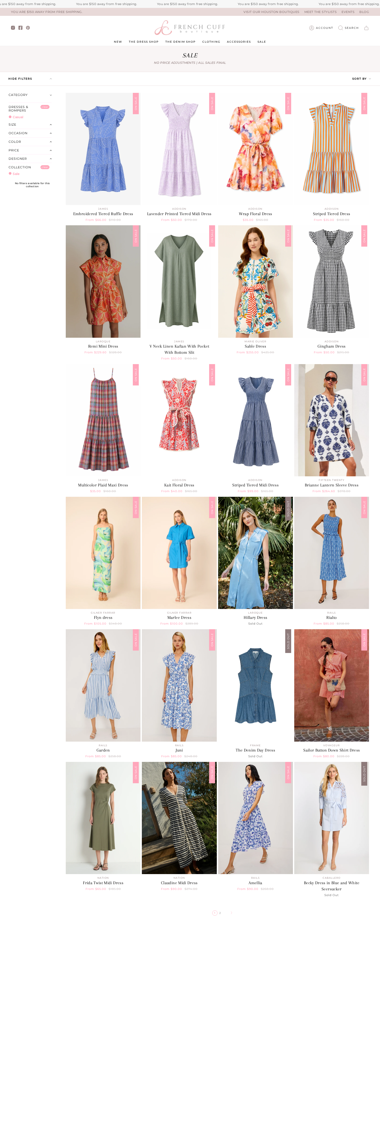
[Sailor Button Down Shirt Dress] (331, 685)
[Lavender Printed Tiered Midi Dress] (179, 149)
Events (348, 12)
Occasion (18, 133)
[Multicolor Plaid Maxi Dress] (103, 420)
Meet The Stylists (320, 12)
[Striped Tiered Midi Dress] (255, 420)
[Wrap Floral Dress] (255, 149)
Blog (364, 12)
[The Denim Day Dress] (255, 685)
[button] (349, 28)
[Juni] (179, 685)
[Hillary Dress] (255, 553)
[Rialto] (331, 553)
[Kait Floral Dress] (179, 420)
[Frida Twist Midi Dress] (103, 818)
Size (12, 125)
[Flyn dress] (103, 553)
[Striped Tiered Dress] (331, 149)
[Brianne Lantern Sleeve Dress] (331, 420)
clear (45, 106)
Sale (16, 174)
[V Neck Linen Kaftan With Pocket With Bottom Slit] (179, 281)
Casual (17, 117)
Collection (20, 167)
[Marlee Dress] (179, 553)
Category (18, 95)
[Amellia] (255, 818)
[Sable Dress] (255, 281)
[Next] (231, 913)
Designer (18, 159)
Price (14, 150)
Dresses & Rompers (18, 109)
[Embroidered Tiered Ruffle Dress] (103, 149)
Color (15, 142)
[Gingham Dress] (331, 281)
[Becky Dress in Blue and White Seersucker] (331, 818)
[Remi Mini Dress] (103, 281)
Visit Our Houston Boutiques (271, 12)
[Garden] (103, 685)
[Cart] (366, 28)
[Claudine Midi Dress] (179, 818)
